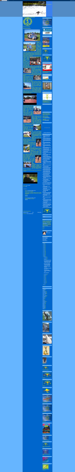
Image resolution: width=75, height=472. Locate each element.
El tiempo (44, 216)
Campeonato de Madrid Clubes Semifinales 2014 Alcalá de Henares (46, 136)
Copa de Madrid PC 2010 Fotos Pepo (47, 182)
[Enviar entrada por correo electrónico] (29, 185)
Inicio (33, 212)
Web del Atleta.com (45, 240)
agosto (45, 275)
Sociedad (44, 307)
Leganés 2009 (44, 191)
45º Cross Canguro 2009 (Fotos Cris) (47, 183)
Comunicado (44, 292)
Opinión (44, 304)
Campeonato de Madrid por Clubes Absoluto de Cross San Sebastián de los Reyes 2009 (47, 200)
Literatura (44, 302)
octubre (45, 259)
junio (44, 277)
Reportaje (44, 306)
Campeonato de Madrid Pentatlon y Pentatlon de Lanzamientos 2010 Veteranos (47, 162)
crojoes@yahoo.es (46, 120)
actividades (44, 289)
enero (45, 283)
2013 (44, 250)
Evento (43, 297)
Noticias (44, 303)
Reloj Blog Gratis (46, 132)
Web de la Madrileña (45, 237)
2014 (44, 249)
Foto (43, 299)
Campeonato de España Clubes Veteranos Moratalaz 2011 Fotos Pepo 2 (47, 143)
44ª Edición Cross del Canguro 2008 (47, 207)
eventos (43, 298)
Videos (43, 308)
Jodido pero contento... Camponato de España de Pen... (47, 271)
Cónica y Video (44, 293)
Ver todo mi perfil (48, 232)
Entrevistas (44, 296)
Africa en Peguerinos (46, 272)
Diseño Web (49, 132)
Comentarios (44, 291)
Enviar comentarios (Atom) (30, 213)
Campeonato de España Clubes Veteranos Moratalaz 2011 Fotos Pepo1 (47, 145)
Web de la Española (45, 238)
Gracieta (44, 300)
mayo (45, 278)
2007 (44, 284)
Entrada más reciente (25, 212)
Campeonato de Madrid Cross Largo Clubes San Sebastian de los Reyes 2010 (47, 177)
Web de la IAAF (44, 239)
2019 (44, 243)
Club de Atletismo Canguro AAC (31, 3)
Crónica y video (44, 295)
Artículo (44, 290)
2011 (44, 252)
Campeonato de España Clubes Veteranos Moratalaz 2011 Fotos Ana (47, 140)
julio (44, 276)
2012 (44, 251)
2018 (44, 244)
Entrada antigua (39, 212)
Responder (26, 199)
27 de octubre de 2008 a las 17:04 (32, 190)
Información (44, 301)
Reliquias (44, 305)
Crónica (26, 186)
